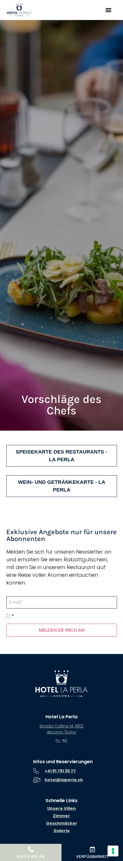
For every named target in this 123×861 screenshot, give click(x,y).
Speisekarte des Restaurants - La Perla (61, 455)
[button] (108, 10)
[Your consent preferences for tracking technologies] (113, 851)
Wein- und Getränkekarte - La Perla (61, 486)
